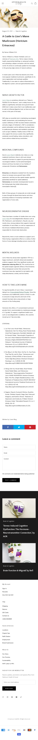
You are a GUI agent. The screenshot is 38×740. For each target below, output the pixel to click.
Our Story (5, 654)
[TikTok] (21, 697)
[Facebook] (3, 697)
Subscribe (9, 688)
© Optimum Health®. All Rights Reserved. (19, 719)
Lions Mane (10, 155)
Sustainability (6, 660)
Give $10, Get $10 (7, 595)
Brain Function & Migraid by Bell (18, 570)
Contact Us (5, 616)
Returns (4, 609)
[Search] (32, 3)
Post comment (11, 480)
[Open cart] (35, 3)
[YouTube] (16, 697)
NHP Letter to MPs (8, 664)
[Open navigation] (3, 3)
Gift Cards (5, 612)
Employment (6, 640)
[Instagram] (7, 697)
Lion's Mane (6, 100)
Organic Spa (6, 633)
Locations (5, 630)
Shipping (5, 606)
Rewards (5, 592)
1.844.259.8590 (7, 619)
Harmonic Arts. (14, 59)
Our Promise (6, 657)
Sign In (4, 588)
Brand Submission (7, 643)
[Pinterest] (12, 697)
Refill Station (6, 636)
